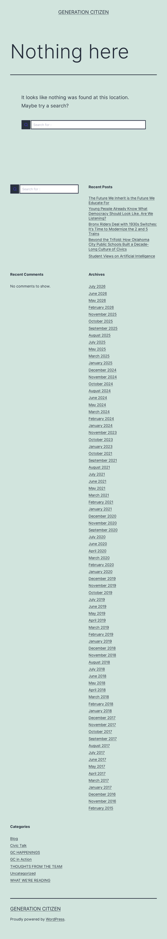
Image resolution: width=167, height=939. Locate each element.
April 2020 (97, 551)
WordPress (55, 919)
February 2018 (101, 704)
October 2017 (100, 731)
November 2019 (102, 585)
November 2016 (102, 801)
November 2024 (103, 377)
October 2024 (101, 384)
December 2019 (102, 578)
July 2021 (97, 474)
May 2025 (97, 349)
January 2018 (100, 711)
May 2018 (97, 683)
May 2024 (97, 405)
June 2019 (97, 606)
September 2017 (103, 739)
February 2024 (101, 418)
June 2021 (97, 481)
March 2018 (99, 697)
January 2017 (100, 787)
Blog (14, 838)
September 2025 (103, 328)
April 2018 (97, 690)
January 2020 (100, 572)
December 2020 (102, 516)
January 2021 (100, 509)
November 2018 (102, 655)
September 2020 (103, 530)
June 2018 (97, 676)
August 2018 (99, 662)
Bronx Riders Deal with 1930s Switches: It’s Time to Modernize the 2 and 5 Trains (123, 229)
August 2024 (100, 391)
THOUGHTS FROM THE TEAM (36, 866)
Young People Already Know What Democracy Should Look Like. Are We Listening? (121, 213)
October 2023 (101, 439)
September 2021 (103, 460)
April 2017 (97, 773)
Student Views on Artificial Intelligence (122, 256)
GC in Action (21, 859)
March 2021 (99, 495)
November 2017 (102, 725)
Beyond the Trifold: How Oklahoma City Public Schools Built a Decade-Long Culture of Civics (119, 244)
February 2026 (101, 307)
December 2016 (102, 794)
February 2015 (101, 808)
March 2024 (99, 412)
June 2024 (98, 398)
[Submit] (26, 124)
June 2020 (98, 544)
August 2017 (99, 745)
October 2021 (100, 453)
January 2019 (100, 641)
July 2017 (97, 752)
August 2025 (100, 335)
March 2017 (99, 780)
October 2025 (101, 321)
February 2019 (101, 634)
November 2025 (103, 314)
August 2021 (99, 467)
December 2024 (102, 370)
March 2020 (99, 558)
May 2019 (97, 613)
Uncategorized (23, 873)
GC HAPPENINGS (25, 852)
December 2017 (102, 718)
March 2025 (99, 356)
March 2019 (99, 627)
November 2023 (103, 432)
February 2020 (101, 565)
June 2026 (98, 293)
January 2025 (100, 363)
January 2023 (100, 446)
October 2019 (100, 592)
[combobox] (83, 124)
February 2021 (101, 502)
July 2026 (97, 286)
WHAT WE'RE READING (30, 880)
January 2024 (101, 425)
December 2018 (102, 648)
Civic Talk (18, 845)
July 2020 (97, 537)
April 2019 (97, 620)
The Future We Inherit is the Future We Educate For (122, 200)
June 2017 (97, 759)
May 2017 (97, 766)
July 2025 (97, 342)
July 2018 (97, 669)
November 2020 (103, 523)
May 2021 (97, 488)
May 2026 (97, 300)
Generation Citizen (83, 12)
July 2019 (97, 599)
